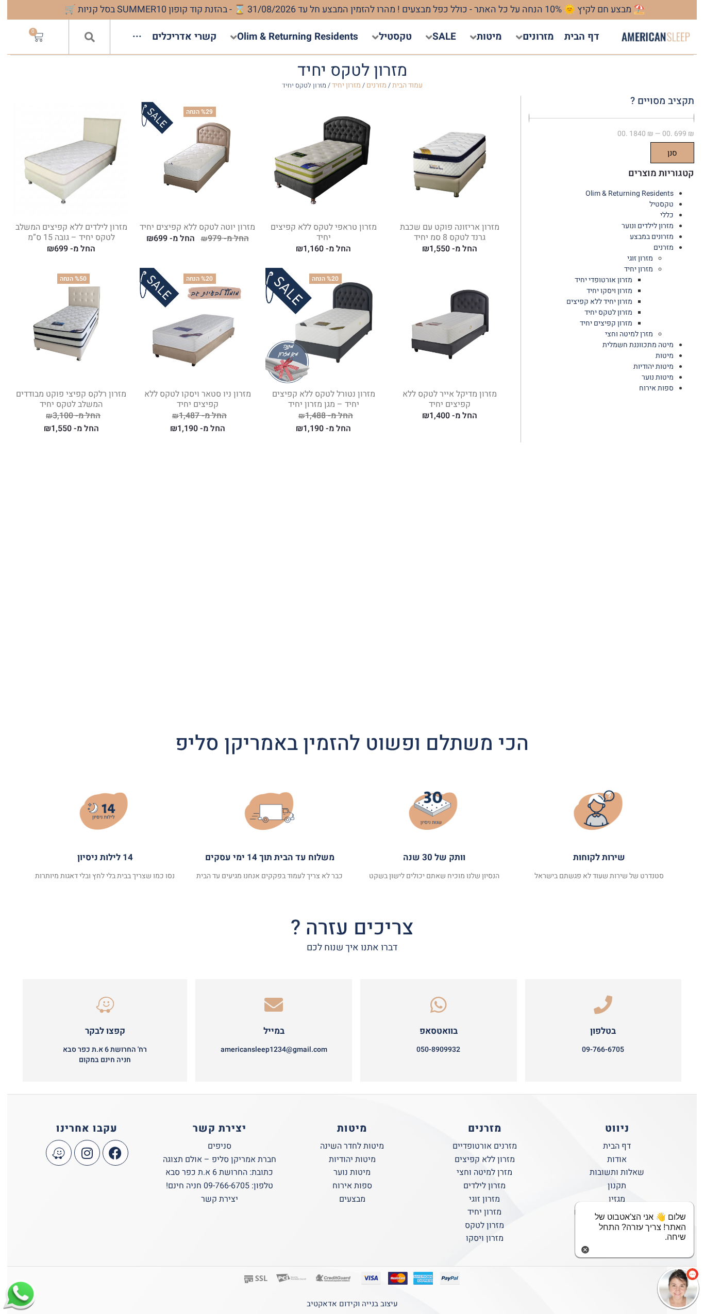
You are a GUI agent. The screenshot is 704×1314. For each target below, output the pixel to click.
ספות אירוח (656, 388)
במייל (273, 1031)
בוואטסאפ (439, 1031)
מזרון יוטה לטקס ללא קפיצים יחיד (197, 227)
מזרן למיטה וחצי (629, 334)
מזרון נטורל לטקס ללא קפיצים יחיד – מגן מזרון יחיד (323, 399)
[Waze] (59, 1153)
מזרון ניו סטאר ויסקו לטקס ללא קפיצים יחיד (197, 399)
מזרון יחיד (346, 85)
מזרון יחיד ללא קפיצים (599, 301)
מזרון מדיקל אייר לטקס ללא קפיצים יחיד (450, 399)
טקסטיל (661, 204)
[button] (89, 37)
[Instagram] (87, 1153)
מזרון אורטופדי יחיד (603, 280)
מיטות (665, 355)
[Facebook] (115, 1153)
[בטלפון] (603, 1005)
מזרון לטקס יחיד (608, 312)
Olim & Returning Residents (629, 193)
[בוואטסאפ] (438, 1005)
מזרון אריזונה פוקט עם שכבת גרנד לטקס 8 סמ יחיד (449, 232)
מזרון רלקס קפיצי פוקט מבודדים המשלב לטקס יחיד (71, 399)
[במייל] (273, 1005)
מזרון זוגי (640, 258)
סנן (672, 153)
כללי (667, 215)
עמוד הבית (407, 85)
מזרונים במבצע (652, 236)
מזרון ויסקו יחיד (609, 290)
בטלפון (603, 1031)
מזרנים (376, 85)
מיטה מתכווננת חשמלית (638, 344)
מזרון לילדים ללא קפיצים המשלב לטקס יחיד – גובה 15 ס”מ (71, 232)
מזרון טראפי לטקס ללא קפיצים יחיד (324, 232)
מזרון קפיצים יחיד (606, 323)
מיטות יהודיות (653, 366)
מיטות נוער (658, 377)
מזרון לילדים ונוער (648, 225)
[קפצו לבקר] (105, 1005)
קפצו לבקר (105, 1031)
